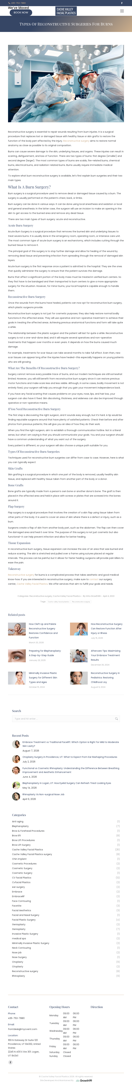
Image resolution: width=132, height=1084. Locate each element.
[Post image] (17, 629)
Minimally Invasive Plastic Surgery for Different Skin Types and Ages (43, 677)
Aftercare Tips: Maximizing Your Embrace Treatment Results (105, 655)
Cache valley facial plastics (58, 602)
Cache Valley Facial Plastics (67, 596)
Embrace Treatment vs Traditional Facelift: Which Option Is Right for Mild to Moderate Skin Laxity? (71, 744)
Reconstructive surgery (21, 574)
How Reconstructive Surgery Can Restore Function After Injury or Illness (107, 628)
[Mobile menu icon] (122, 11)
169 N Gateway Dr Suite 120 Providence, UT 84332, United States (24, 1044)
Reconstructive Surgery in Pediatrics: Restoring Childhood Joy (105, 677)
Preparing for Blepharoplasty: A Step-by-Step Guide (45, 653)
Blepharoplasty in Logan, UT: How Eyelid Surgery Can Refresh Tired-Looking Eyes (67, 783)
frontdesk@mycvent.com (22, 1029)
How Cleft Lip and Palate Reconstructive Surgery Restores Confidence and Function (43, 630)
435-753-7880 (18, 3)
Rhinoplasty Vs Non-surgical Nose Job (43, 794)
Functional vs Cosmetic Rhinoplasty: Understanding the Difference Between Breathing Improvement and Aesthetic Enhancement (71, 770)
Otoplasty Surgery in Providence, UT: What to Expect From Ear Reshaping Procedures (70, 757)
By (92, 596)
